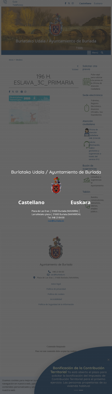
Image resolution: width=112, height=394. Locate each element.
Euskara (81, 202)
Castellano (31, 202)
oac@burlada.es (56, 220)
